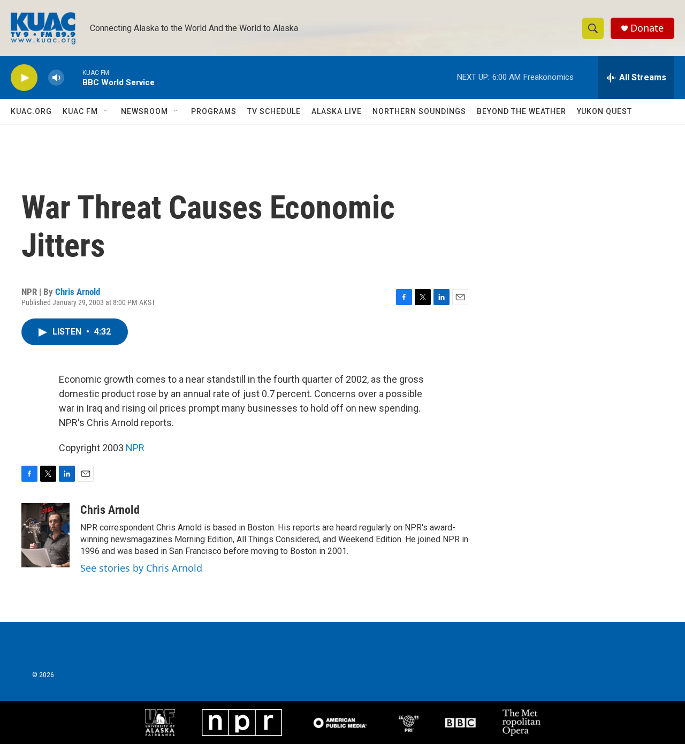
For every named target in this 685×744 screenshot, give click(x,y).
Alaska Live (336, 111)
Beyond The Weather (521, 111)
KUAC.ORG (31, 111)
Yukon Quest (604, 111)
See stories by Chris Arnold (141, 567)
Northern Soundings (419, 111)
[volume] (56, 78)
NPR (135, 447)
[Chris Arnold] (45, 535)
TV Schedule (274, 111)
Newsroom (144, 111)
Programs (214, 111)
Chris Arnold (77, 291)
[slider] (73, 77)
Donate (647, 28)
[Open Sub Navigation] (106, 111)
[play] (24, 78)
